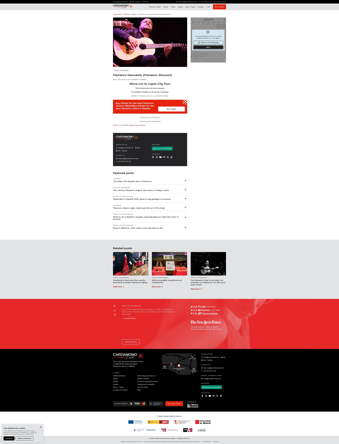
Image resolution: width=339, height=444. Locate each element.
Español (143, 79)
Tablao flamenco (119, 376)
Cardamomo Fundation (146, 384)
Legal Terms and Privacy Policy (131, 441)
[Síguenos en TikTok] (171, 157)
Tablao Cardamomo (121, 70)
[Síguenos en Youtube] (160, 157)
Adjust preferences (24, 438)
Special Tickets (143, 378)
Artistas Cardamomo (121, 187)
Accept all (9, 438)
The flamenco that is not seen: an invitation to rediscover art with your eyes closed (208, 282)
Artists (173, 7)
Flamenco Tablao (155, 7)
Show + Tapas (190, 7)
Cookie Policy (206, 441)
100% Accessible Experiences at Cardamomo (167, 281)
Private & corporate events (147, 381)
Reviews (200, 7)
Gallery (180, 7)
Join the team (142, 387)
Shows (166, 7)
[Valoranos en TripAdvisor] (164, 157)
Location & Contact (120, 390)
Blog (139, 390)
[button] (114, 315)
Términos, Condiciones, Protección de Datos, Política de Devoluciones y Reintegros (172, 441)
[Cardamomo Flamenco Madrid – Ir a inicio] (121, 7)
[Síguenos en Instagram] (157, 157)
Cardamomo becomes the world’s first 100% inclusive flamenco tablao (130, 281)
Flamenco (117, 179)
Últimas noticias (130, 14)
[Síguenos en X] (168, 157)
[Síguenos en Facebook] (153, 157)
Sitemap (216, 441)
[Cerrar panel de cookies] (40, 427)
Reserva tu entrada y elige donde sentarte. (129, 125)
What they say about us (146, 376)
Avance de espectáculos (123, 196)
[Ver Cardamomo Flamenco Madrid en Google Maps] (180, 364)
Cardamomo (117, 14)
